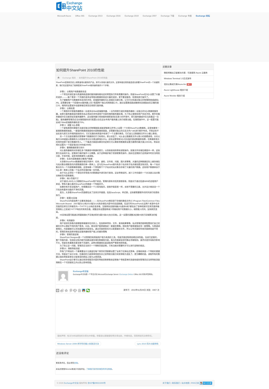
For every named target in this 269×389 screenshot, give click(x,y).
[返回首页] (58, 78)
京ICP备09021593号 (97, 383)
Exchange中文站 (80, 271)
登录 (76, 363)
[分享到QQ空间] (66, 290)
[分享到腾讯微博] (70, 290)
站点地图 (185, 383)
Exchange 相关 (69, 78)
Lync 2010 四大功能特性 (147, 344)
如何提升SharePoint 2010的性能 (93, 78)
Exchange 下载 (167, 16)
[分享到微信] (88, 290)
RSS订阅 (195, 383)
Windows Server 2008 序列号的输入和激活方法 (78, 344)
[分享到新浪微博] (62, 290)
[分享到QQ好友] (83, 290)
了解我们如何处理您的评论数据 (99, 369)
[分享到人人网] (75, 290)
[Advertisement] (134, 40)
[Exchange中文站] (63, 276)
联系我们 (176, 383)
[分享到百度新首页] (79, 290)
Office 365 (79, 16)
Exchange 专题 (185, 16)
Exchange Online (126, 274)
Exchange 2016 (113, 16)
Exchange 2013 (95, 16)
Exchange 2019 (132, 16)
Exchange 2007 (150, 16)
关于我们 (166, 383)
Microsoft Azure (64, 16)
